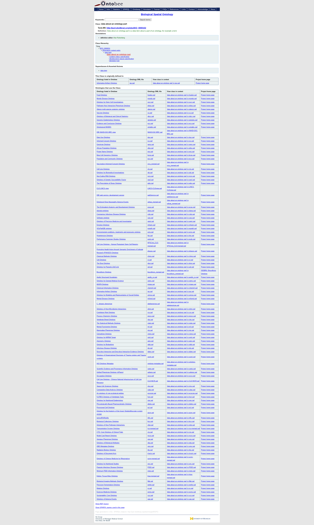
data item (108, 52)
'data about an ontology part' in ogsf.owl (181, 180)
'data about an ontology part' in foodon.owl (182, 95)
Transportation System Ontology (108, 428)
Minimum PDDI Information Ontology (110, 471)
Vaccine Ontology (103, 113)
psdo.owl (151, 239)
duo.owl (150, 137)
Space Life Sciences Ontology (107, 386)
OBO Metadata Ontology (105, 446)
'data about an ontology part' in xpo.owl (180, 439)
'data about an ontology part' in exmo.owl (181, 492)
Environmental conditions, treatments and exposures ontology (119, 232)
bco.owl (150, 421)
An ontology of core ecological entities (110, 393)
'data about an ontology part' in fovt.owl (181, 397)
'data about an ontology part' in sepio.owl (181, 369)
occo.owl (151, 376)
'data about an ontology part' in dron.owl (181, 263)
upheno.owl (152, 372)
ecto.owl (150, 232)
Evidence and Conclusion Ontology (109, 123)
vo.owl (150, 113)
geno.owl (151, 144)
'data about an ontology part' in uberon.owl (182, 109)
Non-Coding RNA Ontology (106, 176)
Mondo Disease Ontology (106, 98)
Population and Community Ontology (110, 159)
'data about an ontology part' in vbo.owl (180, 320)
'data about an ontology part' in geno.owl (181, 144)
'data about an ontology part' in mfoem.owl (182, 225)
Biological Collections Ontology (108, 421)
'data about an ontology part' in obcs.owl (181, 116)
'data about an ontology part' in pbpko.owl (181, 404)
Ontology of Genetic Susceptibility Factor (111, 180)
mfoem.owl (151, 225)
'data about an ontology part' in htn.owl (180, 236)
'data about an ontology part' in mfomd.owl (182, 299)
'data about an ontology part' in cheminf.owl (182, 288)
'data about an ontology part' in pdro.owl (181, 183)
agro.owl (150, 341)
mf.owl (150, 327)
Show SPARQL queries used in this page (109, 507)
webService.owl (153, 195)
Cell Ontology (101, 260)
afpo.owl (150, 148)
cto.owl (150, 432)
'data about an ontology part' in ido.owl (180, 348)
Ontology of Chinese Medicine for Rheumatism (113, 459)
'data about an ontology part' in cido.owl (181, 214)
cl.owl (150, 260)
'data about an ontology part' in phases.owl (182, 251)
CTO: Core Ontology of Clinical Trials (110, 432)
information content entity (111, 50)
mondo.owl (151, 98)
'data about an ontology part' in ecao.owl (181, 207)
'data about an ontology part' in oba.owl (180, 443)
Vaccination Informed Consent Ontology (111, 164)
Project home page (202, 83)
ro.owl (150, 488)
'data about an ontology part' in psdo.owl (181, 239)
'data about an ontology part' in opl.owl (180, 267)
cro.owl (150, 312)
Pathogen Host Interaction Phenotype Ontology (113, 106)
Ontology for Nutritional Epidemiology (110, 400)
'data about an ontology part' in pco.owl (180, 159)
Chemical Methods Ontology (107, 256)
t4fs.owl (150, 418)
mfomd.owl (151, 299)
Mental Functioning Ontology (107, 327)
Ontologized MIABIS (104, 127)
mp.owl (150, 330)
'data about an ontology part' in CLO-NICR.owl (183, 381)
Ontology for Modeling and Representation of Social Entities (118, 295)
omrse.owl (151, 295)
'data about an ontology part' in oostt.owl (181, 357)
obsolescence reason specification (121, 59)
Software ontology (103, 218)
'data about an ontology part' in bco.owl (180, 421)
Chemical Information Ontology (108, 288)
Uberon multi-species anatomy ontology (111, 109)
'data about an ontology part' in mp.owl (180, 330)
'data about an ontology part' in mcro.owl (181, 436)
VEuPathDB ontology (104, 228)
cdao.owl (151, 390)
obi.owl (150, 173)
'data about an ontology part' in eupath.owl (182, 228)
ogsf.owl (150, 180)
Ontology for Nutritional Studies (108, 464)
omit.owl (150, 337)
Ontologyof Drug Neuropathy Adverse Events (113, 202)
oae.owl (150, 499)
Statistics (116, 9)
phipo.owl (151, 106)
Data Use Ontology (103, 137)
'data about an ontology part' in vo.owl (180, 113)
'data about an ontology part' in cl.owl (180, 260)
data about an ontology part (119, 54)
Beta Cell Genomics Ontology (107, 155)
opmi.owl (151, 221)
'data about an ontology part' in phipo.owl (181, 106)
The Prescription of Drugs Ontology (109, 183)
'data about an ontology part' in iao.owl (166, 83)
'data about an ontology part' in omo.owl (181, 446)
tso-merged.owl (153, 428)
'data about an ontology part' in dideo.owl (181, 352)
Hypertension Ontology (105, 236)
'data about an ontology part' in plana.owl (181, 211)
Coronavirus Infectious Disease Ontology (111, 214)
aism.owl (151, 413)
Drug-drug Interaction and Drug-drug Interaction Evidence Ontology (120, 352)
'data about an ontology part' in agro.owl (181, 341)
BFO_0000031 (105, 48)
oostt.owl (151, 357)
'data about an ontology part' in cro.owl (180, 312)
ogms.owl (151, 281)
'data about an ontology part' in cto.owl (180, 432)
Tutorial (157, 9)
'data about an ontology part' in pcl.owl (180, 407)
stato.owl (151, 323)
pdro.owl (150, 183)
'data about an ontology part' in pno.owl (180, 152)
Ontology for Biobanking (105, 344)
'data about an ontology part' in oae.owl (180, 499)
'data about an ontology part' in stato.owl (181, 323)
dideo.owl (151, 352)
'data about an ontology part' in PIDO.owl (181, 467)
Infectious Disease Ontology (107, 348)
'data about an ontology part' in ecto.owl (181, 232)
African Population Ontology (107, 148)
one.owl (150, 400)
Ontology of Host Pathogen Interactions (111, 425)
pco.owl (150, 159)
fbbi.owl (150, 481)
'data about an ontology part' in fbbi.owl (180, 481)
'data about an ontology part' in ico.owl (180, 141)
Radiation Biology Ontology (106, 450)
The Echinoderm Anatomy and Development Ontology (116, 207)
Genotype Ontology (103, 144)
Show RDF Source (102, 504)
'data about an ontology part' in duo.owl (180, 137)
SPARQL (126, 9)
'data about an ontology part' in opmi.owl (181, 221)
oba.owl (150, 443)
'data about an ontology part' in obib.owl (181, 344)
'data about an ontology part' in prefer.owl (181, 485)
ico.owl (150, 141)
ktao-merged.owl (153, 476)
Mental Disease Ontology (106, 299)
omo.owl (150, 446)
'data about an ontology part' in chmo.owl (181, 256)
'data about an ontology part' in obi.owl (180, 173)
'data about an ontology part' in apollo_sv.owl (182, 277)
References (174, 9)
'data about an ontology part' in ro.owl (180, 488)
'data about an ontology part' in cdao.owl (181, 390)
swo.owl (150, 218)
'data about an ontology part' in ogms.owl (181, 281)
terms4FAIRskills (103, 418)
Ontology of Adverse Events (107, 499)
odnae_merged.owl (154, 202)
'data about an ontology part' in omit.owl (181, 337)
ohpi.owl (150, 425)
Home (101, 9)
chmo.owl (151, 256)
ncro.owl (150, 176)
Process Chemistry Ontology (107, 316)
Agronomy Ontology (104, 341)
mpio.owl (151, 471)
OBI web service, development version (110, 195)
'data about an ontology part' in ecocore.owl (182, 393)
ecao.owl (151, 207)
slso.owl (150, 386)
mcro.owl (151, 436)
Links (184, 9)
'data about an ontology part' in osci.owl (181, 102)
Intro (108, 9)
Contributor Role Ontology (106, 312)
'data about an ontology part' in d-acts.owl (181, 453)
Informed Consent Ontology (106, 141)
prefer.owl (151, 485)
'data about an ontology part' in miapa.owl (181, 284)
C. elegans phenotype (104, 304)
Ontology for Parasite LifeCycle (108, 267)
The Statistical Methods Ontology (108, 323)
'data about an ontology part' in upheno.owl (182, 372)
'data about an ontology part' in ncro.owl (181, 176)
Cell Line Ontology (103, 169)
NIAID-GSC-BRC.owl (155, 132)
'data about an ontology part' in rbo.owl (180, 450)
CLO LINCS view (103, 188)
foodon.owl (151, 95)
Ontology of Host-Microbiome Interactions (111, 309)
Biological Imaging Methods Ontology (110, 481)
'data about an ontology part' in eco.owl (180, 123)
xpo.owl (150, 439)
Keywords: (100, 20)
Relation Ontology (103, 488)
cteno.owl (151, 334)
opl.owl (150, 267)
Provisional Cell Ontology (106, 407)
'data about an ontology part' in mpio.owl (181, 471)
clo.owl (150, 169)
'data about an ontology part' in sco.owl (180, 495)
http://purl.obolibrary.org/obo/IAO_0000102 (126, 28)
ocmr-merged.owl (154, 459)
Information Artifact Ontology (107, 83)
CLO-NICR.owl (153, 381)
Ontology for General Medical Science (110, 281)
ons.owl (150, 464)
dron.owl (150, 263)
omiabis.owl (152, 127)
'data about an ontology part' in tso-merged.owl (183, 428)
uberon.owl (151, 109)
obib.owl (150, 344)
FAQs (165, 9)
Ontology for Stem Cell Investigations (110, 102)
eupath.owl (151, 228)
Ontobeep (136, 9)
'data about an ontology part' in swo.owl (181, 218)
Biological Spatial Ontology (157, 14)
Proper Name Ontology (105, 152)
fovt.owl (150, 397)
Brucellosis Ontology (104, 272)
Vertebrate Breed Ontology (106, 320)
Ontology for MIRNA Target (106, 337)
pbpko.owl (151, 404)
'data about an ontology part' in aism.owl (181, 413)
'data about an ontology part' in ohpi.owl (181, 425)
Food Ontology (102, 95)
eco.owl (150, 123)
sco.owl (150, 495)
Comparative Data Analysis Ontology (110, 390)
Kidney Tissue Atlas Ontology (107, 476)
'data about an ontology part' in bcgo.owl (181, 155)
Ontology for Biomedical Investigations (110, 173)
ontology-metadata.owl (156, 363)
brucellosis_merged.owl (156, 272)
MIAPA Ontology (102, 284)
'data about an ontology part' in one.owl (180, 400)
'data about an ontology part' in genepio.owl (182, 120)
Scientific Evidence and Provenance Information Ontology (117, 369)
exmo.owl (151, 492)
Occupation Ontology (104, 376)
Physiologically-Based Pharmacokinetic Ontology (114, 404)
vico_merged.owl (153, 164)
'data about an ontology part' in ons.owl (180, 464)
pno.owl (150, 152)
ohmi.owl (151, 309)
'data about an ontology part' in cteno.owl (181, 334)
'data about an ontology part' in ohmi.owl (181, 309)
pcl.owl (150, 407)
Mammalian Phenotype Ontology (108, 330)
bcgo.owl (151, 155)
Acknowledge (203, 9)
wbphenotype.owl (154, 304)
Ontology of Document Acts (106, 453)
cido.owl (150, 214)
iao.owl (132, 83)
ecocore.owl (152, 393)
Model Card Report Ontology (107, 436)
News (213, 9)
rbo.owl (150, 450)
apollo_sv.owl (152, 277)
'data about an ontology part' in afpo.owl (181, 148)
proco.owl (151, 316)
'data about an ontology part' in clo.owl (180, 169)
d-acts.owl (151, 453)
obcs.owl (151, 116)
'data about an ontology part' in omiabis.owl (182, 127)
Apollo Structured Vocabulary (107, 277)
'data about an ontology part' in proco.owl (181, 316)
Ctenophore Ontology (104, 334)
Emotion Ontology (103, 225)
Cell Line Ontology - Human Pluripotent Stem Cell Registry (117, 244)
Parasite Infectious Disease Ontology (110, 467)
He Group (98, 517)
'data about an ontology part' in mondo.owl (182, 98)
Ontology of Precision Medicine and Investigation (114, 221)
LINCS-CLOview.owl (155, 188)
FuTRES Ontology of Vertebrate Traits (110, 397)
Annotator (147, 9)
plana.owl (151, 211)
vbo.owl (150, 320)
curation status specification (119, 57)
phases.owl (152, 251)
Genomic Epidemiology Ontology (108, 120)
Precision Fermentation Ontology (108, 485)
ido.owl (150, 348)
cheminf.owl (152, 288)
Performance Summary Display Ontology (111, 239)
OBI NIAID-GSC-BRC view (106, 132)
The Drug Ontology (103, 263)
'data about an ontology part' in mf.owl (180, 327)
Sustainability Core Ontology (107, 495)
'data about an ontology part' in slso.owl (181, 386)
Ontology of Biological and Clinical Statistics (112, 116)
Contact (192, 9)
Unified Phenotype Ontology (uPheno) (110, 372)
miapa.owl (151, 284)
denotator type (114, 61)
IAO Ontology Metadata (105, 363)
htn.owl (150, 236)
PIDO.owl (151, 467)
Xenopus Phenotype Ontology (107, 439)
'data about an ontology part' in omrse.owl (181, 295)
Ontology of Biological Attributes (108, 443)
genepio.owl (152, 120)
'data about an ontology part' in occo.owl (181, 376)
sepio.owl (151, 369)
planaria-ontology (103, 211)
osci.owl (150, 102)
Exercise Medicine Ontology (107, 492)
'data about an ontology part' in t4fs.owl (181, 418)
